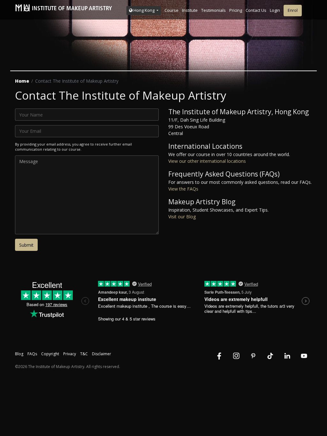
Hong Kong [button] (144, 10)
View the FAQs (183, 189)
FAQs (32, 354)
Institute (190, 10)
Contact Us (256, 10)
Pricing (235, 10)
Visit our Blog (182, 217)
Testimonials (213, 10)
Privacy (69, 354)
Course (171, 10)
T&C (84, 354)
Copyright (50, 354)
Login (275, 10)
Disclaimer (101, 354)
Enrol (293, 10)
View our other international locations (207, 161)
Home (22, 81)
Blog (19, 354)
